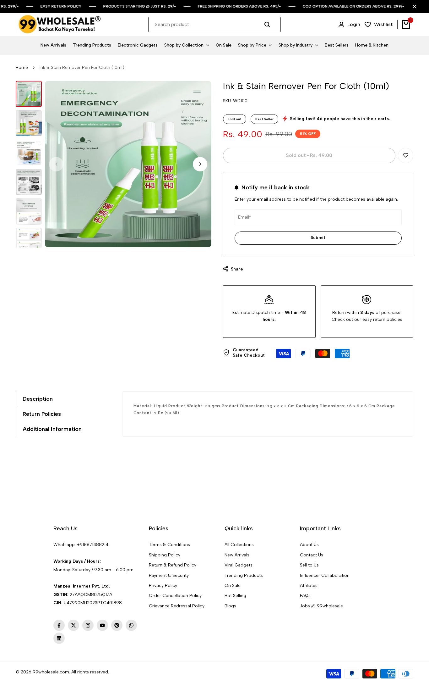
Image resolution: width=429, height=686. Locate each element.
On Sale (233, 585)
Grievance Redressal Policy (176, 606)
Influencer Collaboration (325, 575)
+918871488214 (92, 544)
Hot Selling (235, 595)
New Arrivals (237, 555)
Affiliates (309, 585)
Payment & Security (169, 575)
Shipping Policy (164, 555)
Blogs (230, 606)
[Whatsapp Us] (54, 553)
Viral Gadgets (239, 565)
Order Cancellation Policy (175, 595)
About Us (309, 544)
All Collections (239, 544)
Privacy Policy (163, 585)
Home (22, 67)
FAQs (305, 595)
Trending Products (244, 575)
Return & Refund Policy (172, 565)
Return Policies (42, 413)
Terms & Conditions (169, 544)
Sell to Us (309, 565)
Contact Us (311, 555)
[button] (405, 155)
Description (38, 398)
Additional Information (52, 429)
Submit (318, 237)
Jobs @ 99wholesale (321, 606)
